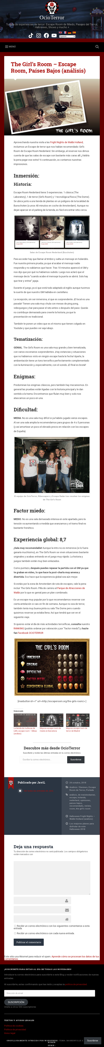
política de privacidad (76, 984)
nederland (74, 800)
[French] (65, 32)
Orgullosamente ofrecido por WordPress (32, 1040)
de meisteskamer (86, 795)
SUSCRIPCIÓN (16, 1002)
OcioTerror (52, 17)
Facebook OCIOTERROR (30, 632)
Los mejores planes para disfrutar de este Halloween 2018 (81, 826)
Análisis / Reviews (78, 787)
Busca (97, 46)
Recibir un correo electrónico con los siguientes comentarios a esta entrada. (52, 927)
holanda (81, 797)
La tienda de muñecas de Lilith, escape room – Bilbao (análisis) (25, 731)
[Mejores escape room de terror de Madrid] (78, 720)
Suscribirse (75, 759)
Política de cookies (13, 1025)
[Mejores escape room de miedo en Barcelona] (51, 720)
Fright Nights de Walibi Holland (66, 142)
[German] (70, 32)
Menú (12, 46)
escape (73, 797)
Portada (90, 790)
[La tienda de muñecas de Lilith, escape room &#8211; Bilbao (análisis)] (25, 720)
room (72, 808)
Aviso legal (9, 1033)
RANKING (19, 628)
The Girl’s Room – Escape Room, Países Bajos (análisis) (48, 67)
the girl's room (83, 808)
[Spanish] (74, 32)
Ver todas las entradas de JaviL (38, 791)
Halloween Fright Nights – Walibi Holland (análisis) (82, 817)
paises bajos (75, 803)
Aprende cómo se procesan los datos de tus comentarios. (51, 957)
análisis (73, 795)
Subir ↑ (52, 1045)
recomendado (76, 806)
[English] (60, 32)
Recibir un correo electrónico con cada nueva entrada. (45, 933)
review (87, 806)
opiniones (85, 800)
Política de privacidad (15, 1029)
